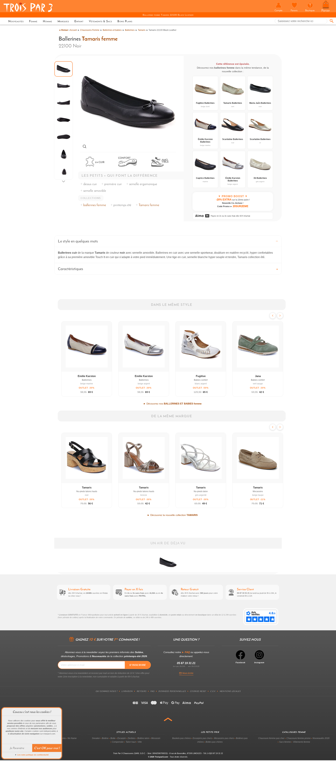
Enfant (78, 21)
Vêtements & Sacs (100, 21)
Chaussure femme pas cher (271, 738)
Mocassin (155, 738)
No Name (72, 738)
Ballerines (130, 30)
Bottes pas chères (214, 742)
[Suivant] (280, 315)
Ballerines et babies (112, 30)
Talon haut (131, 742)
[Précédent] (273, 315)
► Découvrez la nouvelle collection (172, 515)
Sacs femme (285, 742)
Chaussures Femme (89, 30)
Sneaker (96, 738)
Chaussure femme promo (298, 738)
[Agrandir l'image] (84, 146)
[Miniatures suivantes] (63, 181)
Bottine (105, 738)
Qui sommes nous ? (106, 691)
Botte (112, 738)
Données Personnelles (172, 691)
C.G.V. (212, 691)
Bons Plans (124, 21)
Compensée (118, 742)
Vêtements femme (301, 742)
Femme (33, 21)
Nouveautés (16, 21)
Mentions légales (230, 691)
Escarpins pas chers (202, 738)
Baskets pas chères (181, 738)
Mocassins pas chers (224, 738)
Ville (140, 742)
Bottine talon (143, 738)
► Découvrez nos (172, 403)
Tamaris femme (100, 38)
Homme (47, 21)
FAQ (152, 691)
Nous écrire (187, 673)
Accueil (73, 30)
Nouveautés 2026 (321, 738)
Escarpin (121, 738)
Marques (63, 21)
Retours (141, 691)
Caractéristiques (70, 268)
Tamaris (141, 30)
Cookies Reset (198, 691)
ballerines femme (94, 205)
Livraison (126, 691)
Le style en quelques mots (78, 241)
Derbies (131, 738)
